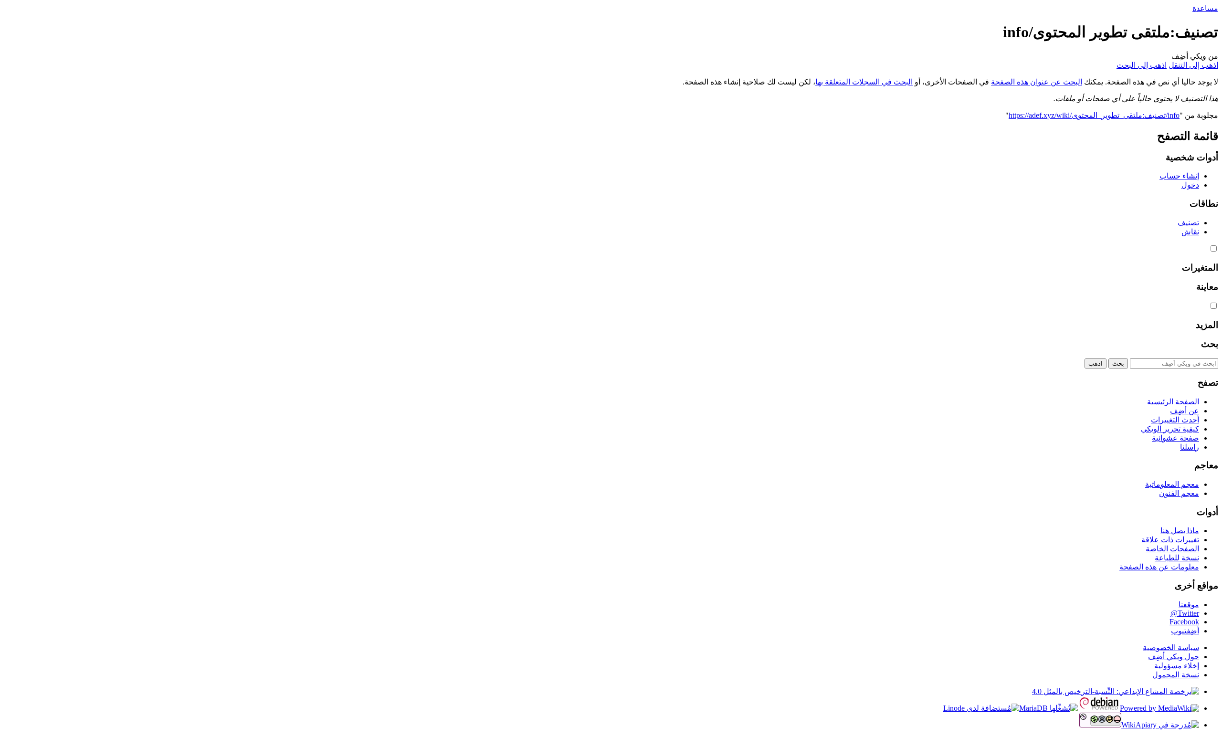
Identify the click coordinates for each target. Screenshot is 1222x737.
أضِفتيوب (1185, 631)
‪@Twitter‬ (1184, 613)
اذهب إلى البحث (1142, 65)
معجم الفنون (1179, 493)
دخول (1190, 185)
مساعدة (1205, 8)
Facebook (1184, 622)
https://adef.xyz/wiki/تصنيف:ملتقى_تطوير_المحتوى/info (1094, 115)
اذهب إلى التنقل (1193, 65)
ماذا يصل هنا (1179, 530)
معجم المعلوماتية (1172, 484)
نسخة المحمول (1175, 675)
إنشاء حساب (1179, 176)
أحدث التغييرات (1175, 420)
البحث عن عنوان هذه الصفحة (1036, 82)
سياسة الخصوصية (1171, 647)
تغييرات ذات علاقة (1170, 540)
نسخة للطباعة (1177, 558)
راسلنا (1189, 447)
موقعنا (1189, 604)
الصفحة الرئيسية (1173, 402)
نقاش (1190, 232)
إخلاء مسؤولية (1176, 666)
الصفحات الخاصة (1172, 549)
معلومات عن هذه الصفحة (1159, 567)
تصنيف (1188, 223)
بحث (1209, 344)
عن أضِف (1184, 411)
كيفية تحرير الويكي (1170, 429)
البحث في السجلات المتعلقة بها (864, 82)
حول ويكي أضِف (1173, 657)
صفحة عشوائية (1175, 438)
